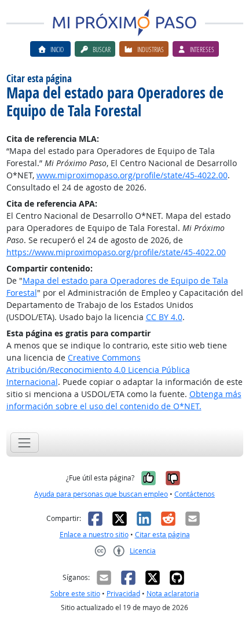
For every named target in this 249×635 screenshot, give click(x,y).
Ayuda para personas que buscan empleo (101, 494)
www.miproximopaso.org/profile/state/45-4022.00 (132, 175)
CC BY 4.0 (164, 316)
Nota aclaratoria (173, 594)
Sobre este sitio (75, 594)
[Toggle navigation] (24, 442)
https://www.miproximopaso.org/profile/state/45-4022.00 (116, 252)
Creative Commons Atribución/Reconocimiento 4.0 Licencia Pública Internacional (98, 369)
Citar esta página (162, 534)
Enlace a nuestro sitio (94, 534)
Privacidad (123, 594)
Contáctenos (194, 494)
